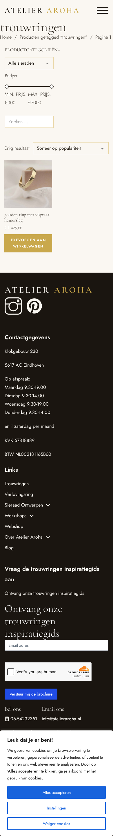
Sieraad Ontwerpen (24, 505)
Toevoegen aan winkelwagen (28, 243)
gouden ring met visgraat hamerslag (26, 217)
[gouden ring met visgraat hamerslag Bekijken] (28, 183)
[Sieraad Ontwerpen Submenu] (48, 505)
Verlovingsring (19, 494)
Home (6, 37)
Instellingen (56, 808)
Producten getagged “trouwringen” (53, 37)
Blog (9, 547)
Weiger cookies (56, 823)
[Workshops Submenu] (31, 515)
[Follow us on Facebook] (13, 306)
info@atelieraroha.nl (61, 718)
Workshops (15, 515)
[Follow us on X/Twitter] (29, 300)
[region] (56, 783)
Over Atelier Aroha (24, 537)
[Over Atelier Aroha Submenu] (47, 537)
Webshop (14, 526)
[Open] (102, 10)
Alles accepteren (57, 792)
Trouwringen (17, 483)
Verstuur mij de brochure (31, 694)
